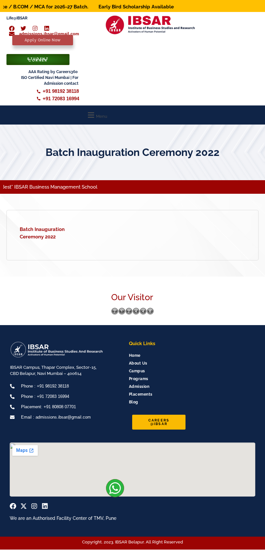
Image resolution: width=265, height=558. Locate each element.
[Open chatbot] (242, 541)
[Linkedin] (45, 506)
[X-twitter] (23, 506)
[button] (96, 115)
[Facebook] (13, 506)
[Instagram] (34, 506)
